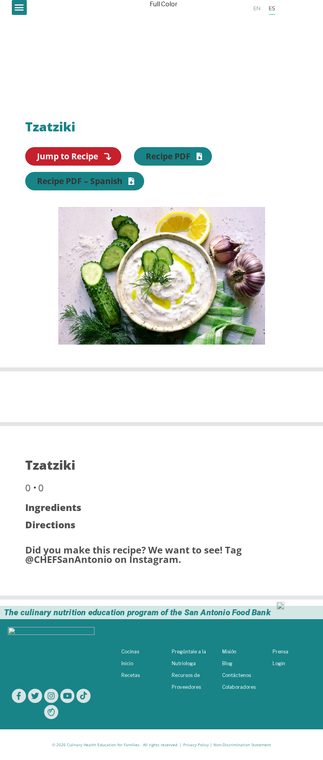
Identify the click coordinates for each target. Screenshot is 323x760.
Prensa (280, 652)
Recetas (130, 675)
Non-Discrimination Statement (242, 744)
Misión (229, 652)
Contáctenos (236, 675)
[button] (19, 7)
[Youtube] (67, 696)
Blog (227, 663)
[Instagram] (51, 696)
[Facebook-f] (19, 696)
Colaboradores (239, 687)
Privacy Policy (196, 744)
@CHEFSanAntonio (68, 559)
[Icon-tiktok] (83, 696)
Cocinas (130, 652)
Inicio (127, 663)
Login (279, 663)
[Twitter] (35, 696)
